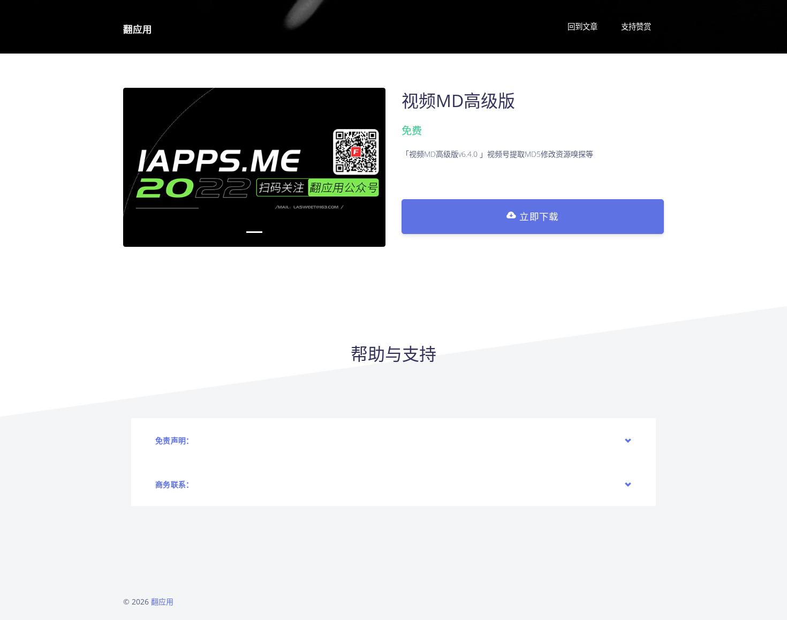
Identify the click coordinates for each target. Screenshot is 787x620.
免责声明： (174, 440)
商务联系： (174, 484)
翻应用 (137, 28)
